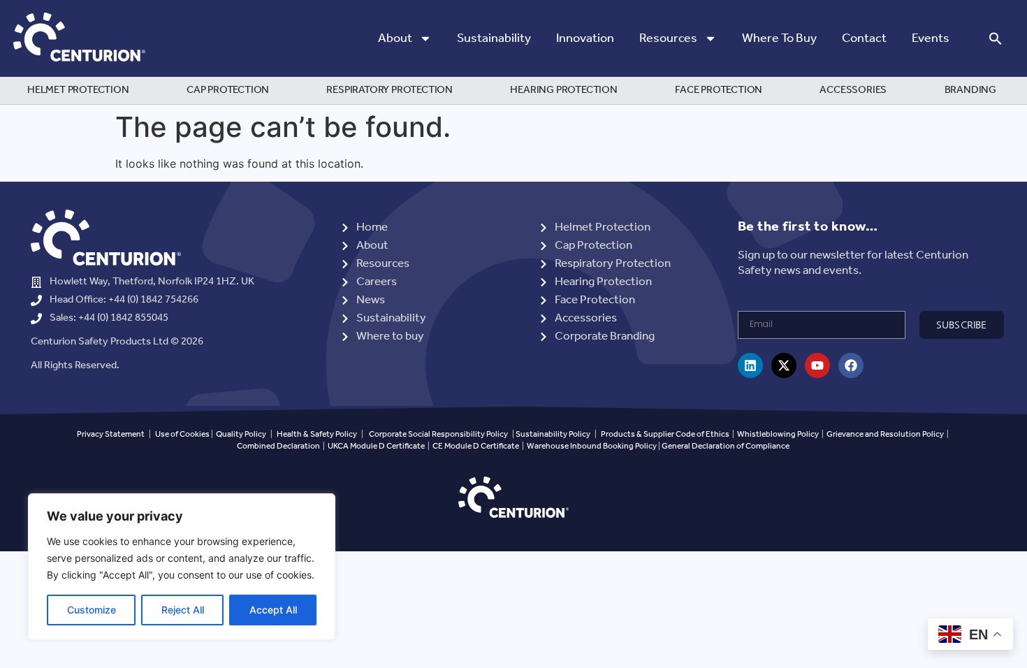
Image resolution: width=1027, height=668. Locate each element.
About (395, 38)
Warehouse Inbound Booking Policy (592, 446)
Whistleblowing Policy (778, 434)
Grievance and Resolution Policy (885, 434)
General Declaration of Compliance (725, 446)
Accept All (273, 610)
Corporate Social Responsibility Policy (438, 434)
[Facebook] (851, 365)
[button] (996, 38)
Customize (91, 610)
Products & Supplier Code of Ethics (665, 434)
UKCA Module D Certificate (376, 446)
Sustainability (494, 38)
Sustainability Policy (553, 434)
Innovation (585, 38)
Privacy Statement (111, 434)
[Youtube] (817, 365)
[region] (181, 566)
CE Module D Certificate (475, 446)
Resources (668, 38)
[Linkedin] (750, 365)
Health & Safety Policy (317, 434)
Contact (864, 38)
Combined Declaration (278, 446)
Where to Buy (779, 38)
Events (930, 38)
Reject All (182, 610)
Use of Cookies (182, 434)
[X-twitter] (783, 365)
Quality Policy (241, 434)
